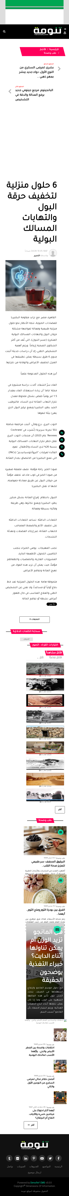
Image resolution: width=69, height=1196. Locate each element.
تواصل (10, 1166)
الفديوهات (34, 1166)
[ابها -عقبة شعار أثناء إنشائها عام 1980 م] (45, 700)
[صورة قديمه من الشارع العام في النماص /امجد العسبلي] (45, 779)
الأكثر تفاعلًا (56, 657)
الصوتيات (21, 1166)
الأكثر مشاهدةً (54, 653)
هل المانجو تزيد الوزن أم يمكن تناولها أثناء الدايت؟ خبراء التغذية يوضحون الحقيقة (46, 956)
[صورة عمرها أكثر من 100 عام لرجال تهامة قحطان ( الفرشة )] (45, 669)
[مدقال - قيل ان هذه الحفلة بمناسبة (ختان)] (45, 716)
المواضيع (47, 1166)
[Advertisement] (34, 144)
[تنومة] (34, 1145)
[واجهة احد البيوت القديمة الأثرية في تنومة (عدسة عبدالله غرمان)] (45, 732)
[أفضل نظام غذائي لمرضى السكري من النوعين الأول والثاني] (60, 1066)
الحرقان (26, 639)
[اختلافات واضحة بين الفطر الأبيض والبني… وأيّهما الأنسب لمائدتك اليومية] (60, 1035)
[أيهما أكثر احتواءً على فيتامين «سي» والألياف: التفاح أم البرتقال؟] (60, 1098)
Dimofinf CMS (37, 1182)
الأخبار (43, 49)
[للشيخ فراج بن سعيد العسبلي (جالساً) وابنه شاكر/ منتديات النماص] (45, 684)
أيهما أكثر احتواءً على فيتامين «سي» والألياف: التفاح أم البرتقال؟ (41, 1115)
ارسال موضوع (34, 1172)
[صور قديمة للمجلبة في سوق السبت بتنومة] (45, 794)
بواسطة (36, 253)
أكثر (41, 657)
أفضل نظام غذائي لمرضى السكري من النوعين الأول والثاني (40, 1083)
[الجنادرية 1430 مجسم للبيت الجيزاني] (45, 747)
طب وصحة (50, 53)
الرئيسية (54, 49)
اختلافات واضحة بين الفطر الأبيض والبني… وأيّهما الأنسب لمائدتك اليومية (40, 1052)
